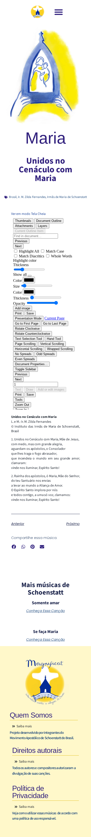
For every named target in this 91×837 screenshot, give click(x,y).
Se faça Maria (45, 632)
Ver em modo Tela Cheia (28, 213)
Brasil (13, 197)
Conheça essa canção (45, 610)
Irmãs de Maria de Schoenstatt (67, 197)
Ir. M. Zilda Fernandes (32, 197)
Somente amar (45, 603)
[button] (58, 12)
